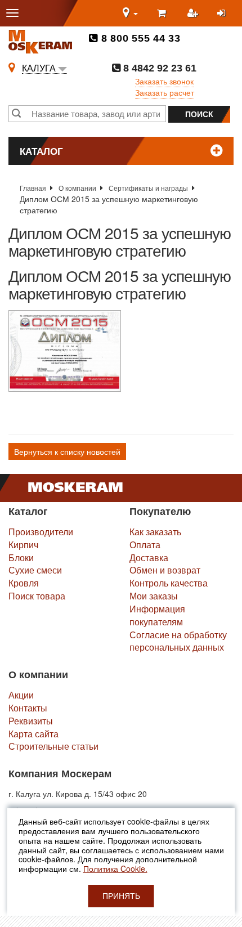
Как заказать (155, 531)
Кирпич (23, 544)
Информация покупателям (157, 615)
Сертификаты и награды (148, 187)
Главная (33, 187)
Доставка (148, 557)
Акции (21, 694)
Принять (121, 896)
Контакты (27, 707)
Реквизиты (30, 720)
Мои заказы (153, 595)
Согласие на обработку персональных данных (178, 641)
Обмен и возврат (164, 569)
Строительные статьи (53, 746)
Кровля (23, 582)
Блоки (21, 557)
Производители (40, 531)
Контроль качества (168, 582)
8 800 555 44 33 (139, 38)
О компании (77, 187)
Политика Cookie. (115, 868)
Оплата (144, 544)
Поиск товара (36, 595)
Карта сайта (33, 733)
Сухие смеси (35, 569)
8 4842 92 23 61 (158, 68)
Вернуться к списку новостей (67, 451)
